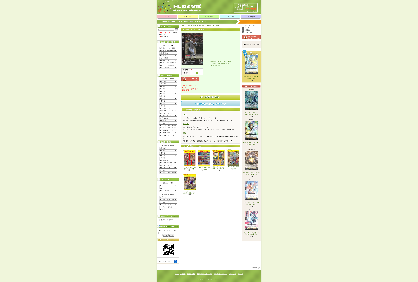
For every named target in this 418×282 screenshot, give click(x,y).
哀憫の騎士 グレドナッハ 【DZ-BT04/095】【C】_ (251, 233)
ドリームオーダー (193, 25)
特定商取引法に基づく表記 (204, 274)
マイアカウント (249, 32)
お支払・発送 (209, 17)
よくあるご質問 (230, 17)
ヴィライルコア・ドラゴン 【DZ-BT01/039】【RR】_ (251, 113)
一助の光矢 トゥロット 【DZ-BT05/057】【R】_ (251, 77)
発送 (184, 133)
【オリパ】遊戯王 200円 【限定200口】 (189, 168)
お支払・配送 (191, 274)
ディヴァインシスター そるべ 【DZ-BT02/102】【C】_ (251, 173)
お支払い (186, 124)
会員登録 (247, 30)
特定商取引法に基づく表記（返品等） (222, 61)
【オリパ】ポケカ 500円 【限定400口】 (232, 167)
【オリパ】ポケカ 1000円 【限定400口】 (189, 192)
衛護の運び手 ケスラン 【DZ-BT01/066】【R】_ (251, 143)
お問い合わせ (250, 17)
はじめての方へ (188, 17)
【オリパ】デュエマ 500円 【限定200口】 (218, 167)
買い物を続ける (215, 65)
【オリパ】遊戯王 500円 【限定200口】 (203, 168)
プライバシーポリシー (220, 274)
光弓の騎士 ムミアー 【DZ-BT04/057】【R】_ (251, 203)
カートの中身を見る (251, 37)
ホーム (167, 17)
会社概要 (182, 274)
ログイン (247, 28)
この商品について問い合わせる (220, 63)
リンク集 (240, 274)
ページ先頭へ (256, 267)
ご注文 (185, 115)
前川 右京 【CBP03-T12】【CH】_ (210, 25)
